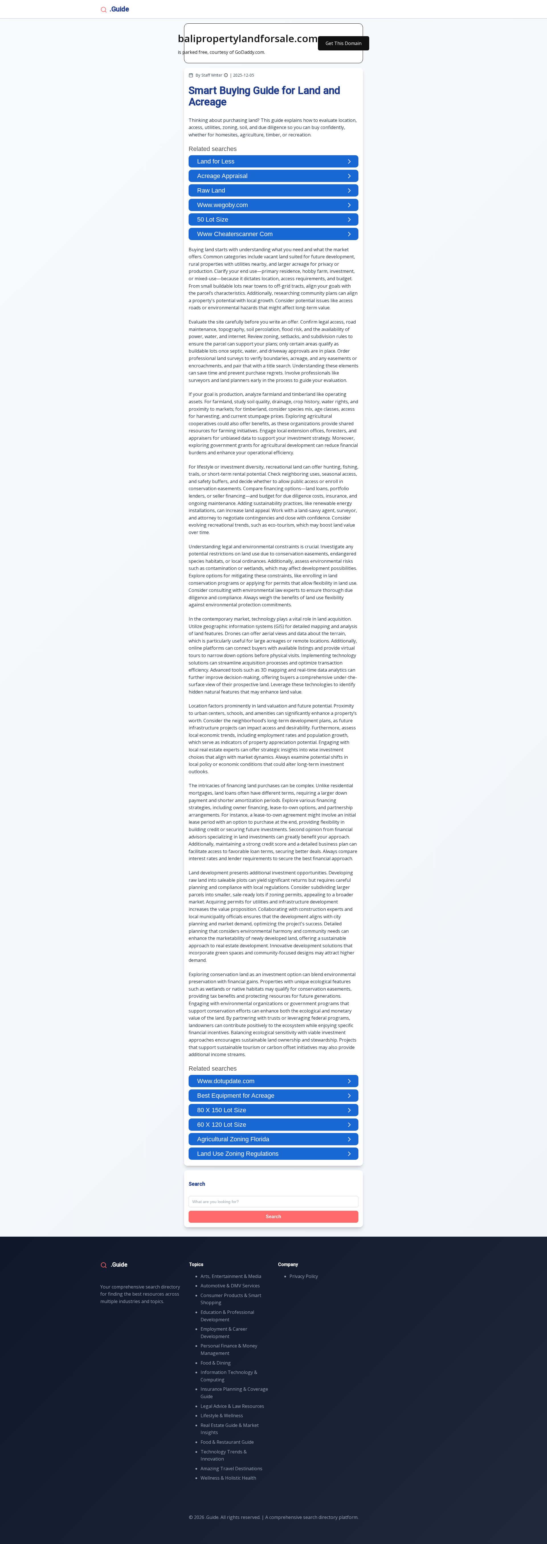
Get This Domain (344, 43)
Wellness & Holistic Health (228, 1478)
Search (273, 1216)
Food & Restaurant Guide (227, 1442)
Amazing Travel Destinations (231, 1468)
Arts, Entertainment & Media (231, 1276)
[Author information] (226, 75)
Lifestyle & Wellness (222, 1415)
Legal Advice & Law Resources (232, 1406)
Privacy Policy (303, 1276)
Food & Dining (216, 1363)
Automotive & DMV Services (230, 1286)
